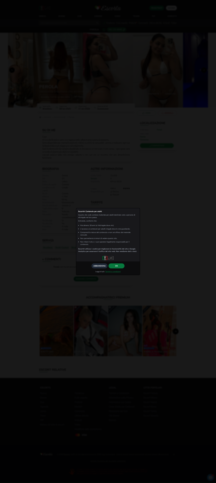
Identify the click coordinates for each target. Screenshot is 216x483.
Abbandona (99, 266)
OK (116, 266)
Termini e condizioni (113, 271)
